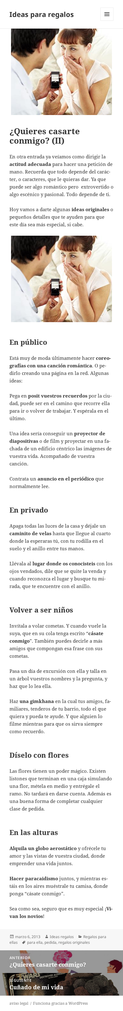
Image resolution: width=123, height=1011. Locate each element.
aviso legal (18, 1003)
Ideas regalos (62, 936)
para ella (35, 942)
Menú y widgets (107, 20)
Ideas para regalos (41, 14)
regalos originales (74, 942)
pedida (50, 942)
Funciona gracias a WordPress (60, 1003)
